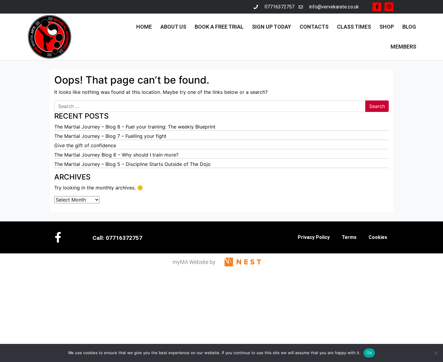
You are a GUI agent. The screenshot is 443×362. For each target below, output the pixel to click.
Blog (409, 27)
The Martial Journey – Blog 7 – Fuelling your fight (110, 136)
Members (403, 46)
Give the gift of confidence (85, 145)
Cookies (378, 237)
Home (144, 27)
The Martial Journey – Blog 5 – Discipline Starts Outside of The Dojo (132, 164)
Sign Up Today (271, 27)
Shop (386, 27)
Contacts (314, 27)
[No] (435, 353)
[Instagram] (389, 6)
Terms (349, 237)
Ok (369, 352)
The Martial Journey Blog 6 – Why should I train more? (116, 155)
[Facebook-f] (376, 6)
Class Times (354, 27)
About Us (173, 27)
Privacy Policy (314, 237)
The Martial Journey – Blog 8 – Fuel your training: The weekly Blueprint (134, 127)
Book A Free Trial (219, 27)
